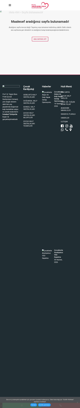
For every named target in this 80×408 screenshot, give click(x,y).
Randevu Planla (68, 114)
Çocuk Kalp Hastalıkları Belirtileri (29, 115)
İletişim (64, 122)
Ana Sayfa (65, 92)
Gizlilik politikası (44, 405)
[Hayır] (77, 402)
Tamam (33, 405)
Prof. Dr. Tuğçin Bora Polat (68, 103)
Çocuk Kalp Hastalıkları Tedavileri (29, 123)
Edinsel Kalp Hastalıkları (29, 108)
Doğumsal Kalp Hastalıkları (30, 102)
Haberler (65, 118)
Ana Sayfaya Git (40, 39)
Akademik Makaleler (66, 109)
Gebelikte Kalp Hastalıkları (30, 96)
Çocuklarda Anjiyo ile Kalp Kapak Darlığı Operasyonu (58, 96)
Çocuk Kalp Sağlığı (66, 97)
